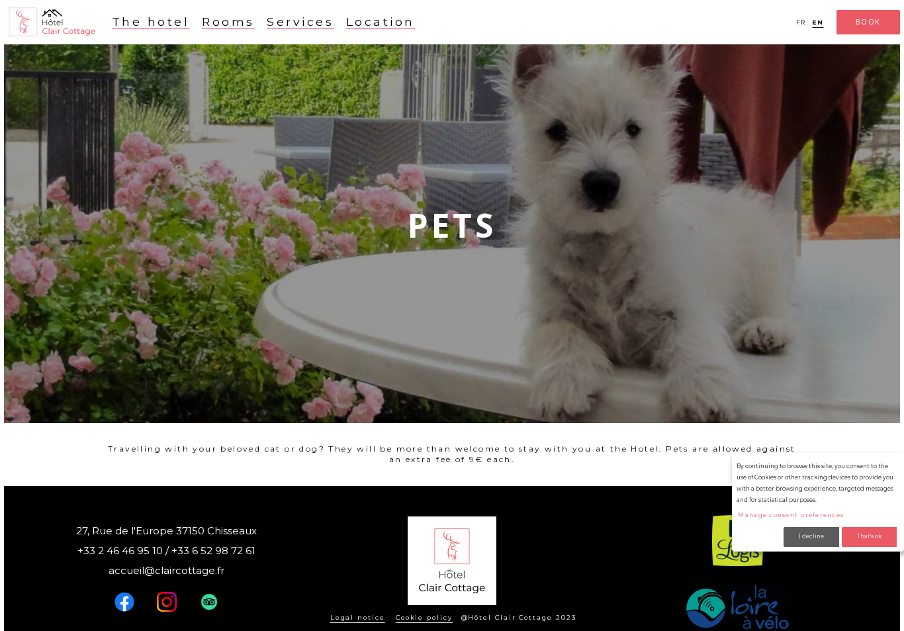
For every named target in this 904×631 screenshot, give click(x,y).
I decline (811, 536)
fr (801, 22)
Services (300, 21)
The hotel (151, 21)
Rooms (228, 21)
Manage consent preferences (791, 515)
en (817, 22)
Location (380, 21)
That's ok (869, 536)
